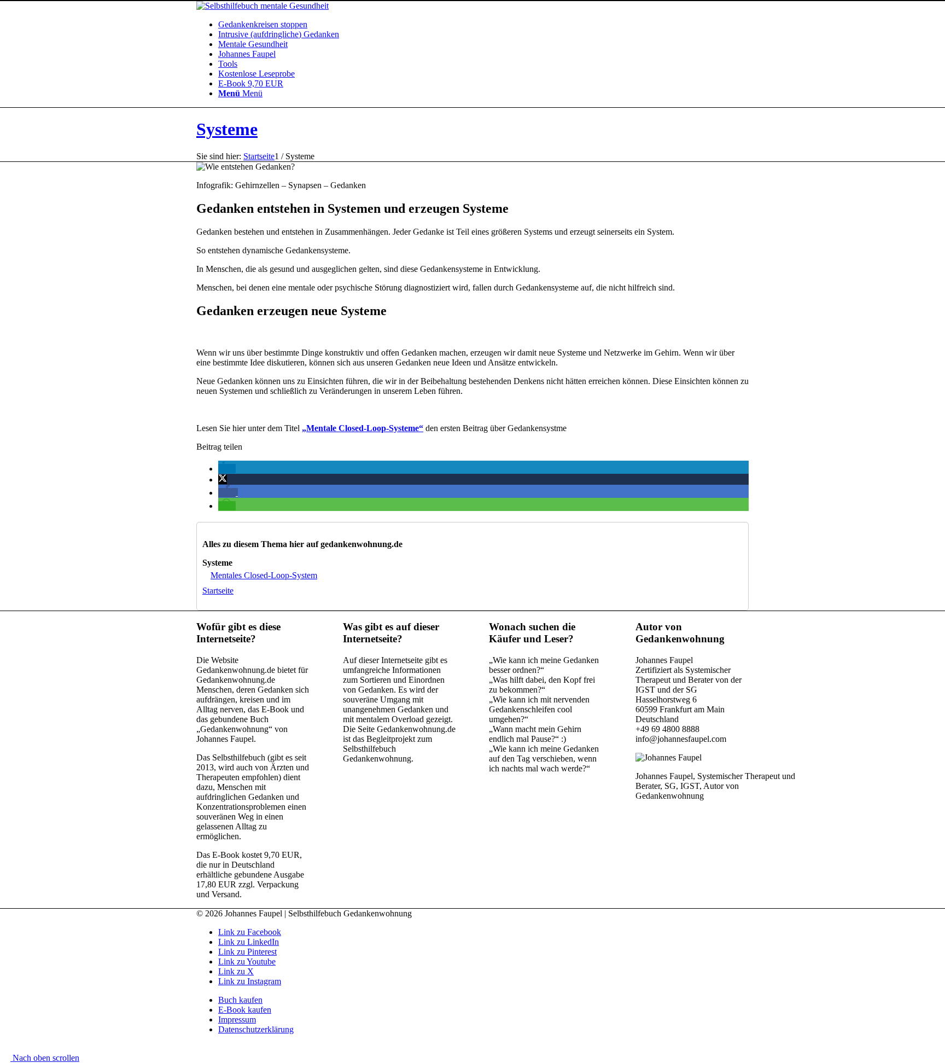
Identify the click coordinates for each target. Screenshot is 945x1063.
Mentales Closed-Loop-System (264, 575)
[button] (227, 468)
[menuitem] (483, 25)
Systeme (227, 129)
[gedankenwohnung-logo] (262, 5)
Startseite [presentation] (218, 590)
